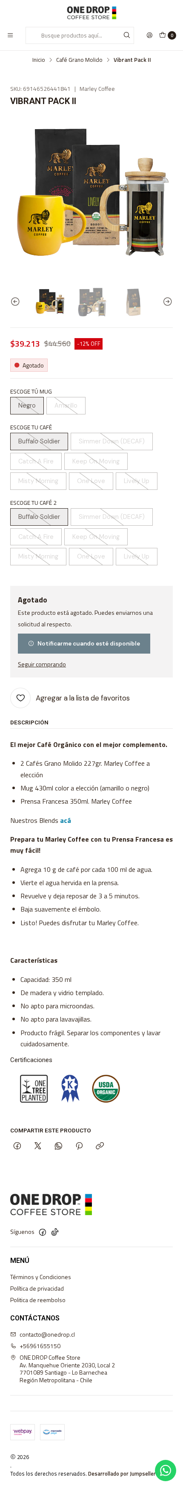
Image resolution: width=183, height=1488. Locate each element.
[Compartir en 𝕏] (38, 1147)
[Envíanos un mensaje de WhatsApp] (165, 1470)
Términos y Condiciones (40, 1276)
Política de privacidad (37, 1288)
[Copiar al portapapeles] (100, 1147)
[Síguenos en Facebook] (42, 1232)
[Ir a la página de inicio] (91, 12)
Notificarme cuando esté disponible (88, 643)
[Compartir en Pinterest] (79, 1147)
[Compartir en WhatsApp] (58, 1147)
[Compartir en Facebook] (17, 1147)
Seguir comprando (42, 664)
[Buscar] (127, 35)
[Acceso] (149, 35)
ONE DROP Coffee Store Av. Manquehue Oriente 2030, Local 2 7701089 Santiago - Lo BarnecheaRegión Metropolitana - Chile (67, 1368)
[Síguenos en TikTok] (55, 1232)
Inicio (38, 60)
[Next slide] (166, 301)
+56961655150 (40, 1345)
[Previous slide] (16, 301)
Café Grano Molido (79, 60)
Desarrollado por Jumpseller (122, 1473)
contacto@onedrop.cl (47, 1334)
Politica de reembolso (38, 1299)
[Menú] (10, 35)
